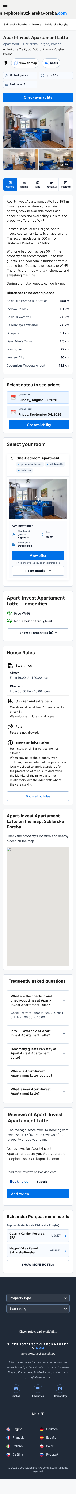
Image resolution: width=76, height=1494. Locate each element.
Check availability (38, 97)
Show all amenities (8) (36, 633)
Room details (35, 571)
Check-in (24, 394)
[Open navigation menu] (5, 5)
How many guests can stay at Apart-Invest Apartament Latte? (33, 1053)
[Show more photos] (38, 127)
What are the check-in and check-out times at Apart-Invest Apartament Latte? (31, 1000)
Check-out (25, 409)
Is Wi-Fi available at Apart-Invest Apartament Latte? (31, 1033)
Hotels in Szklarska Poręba (50, 24)
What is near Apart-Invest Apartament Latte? (31, 1091)
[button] (25, 63)
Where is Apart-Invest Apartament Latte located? (31, 1073)
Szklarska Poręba (15, 24)
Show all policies (38, 796)
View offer (38, 555)
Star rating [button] (18, 1308)
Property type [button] (20, 1298)
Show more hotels (38, 1264)
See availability (39, 425)
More (38, 1413)
